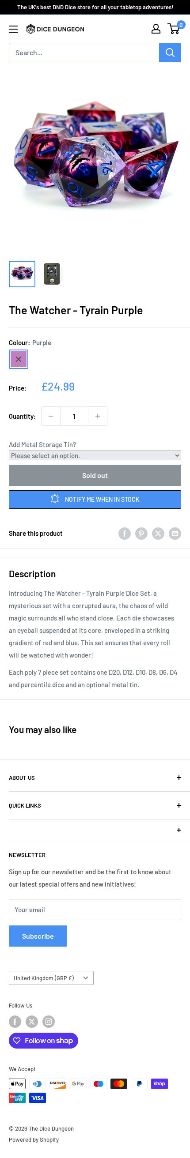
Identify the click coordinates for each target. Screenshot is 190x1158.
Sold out (95, 475)
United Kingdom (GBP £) (44, 977)
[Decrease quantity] (51, 416)
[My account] (156, 29)
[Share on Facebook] (124, 533)
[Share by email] (175, 533)
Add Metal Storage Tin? (42, 444)
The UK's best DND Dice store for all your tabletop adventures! (95, 7)
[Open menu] (13, 29)
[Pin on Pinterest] (141, 533)
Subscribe (38, 936)
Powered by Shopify (34, 1139)
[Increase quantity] (97, 416)
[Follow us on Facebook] (15, 1021)
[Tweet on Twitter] (158, 533)
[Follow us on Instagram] (48, 1021)
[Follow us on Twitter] (32, 1021)
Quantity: (22, 416)
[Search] (170, 52)
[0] (173, 28)
